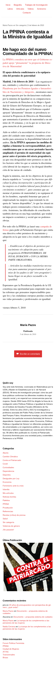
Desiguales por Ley (11, 478)
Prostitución (8, 508)
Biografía (18, 5)
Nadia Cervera (9, 626)
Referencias (8, 511)
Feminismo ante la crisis (13, 486)
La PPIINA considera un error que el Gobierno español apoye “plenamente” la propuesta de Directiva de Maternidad (27, 63)
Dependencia (8, 471)
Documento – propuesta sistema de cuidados (32, 617)
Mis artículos (8, 493)
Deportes (7, 475)
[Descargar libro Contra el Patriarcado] (28, 590)
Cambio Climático (10, 456)
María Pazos (8, 25)
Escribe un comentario (30, 354)
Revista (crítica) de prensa (14, 515)
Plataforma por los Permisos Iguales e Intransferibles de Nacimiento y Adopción (27, 90)
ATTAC (6, 652)
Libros (10, 9)
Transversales (9, 655)
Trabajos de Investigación (36, 5)
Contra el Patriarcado (12, 460)
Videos (31, 9)
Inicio (8, 5)
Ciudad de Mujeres (11, 649)
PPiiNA (6, 646)
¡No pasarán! (8, 530)
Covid (5, 464)
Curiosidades (8, 467)
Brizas (5, 657)
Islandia (6, 489)
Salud (5, 519)
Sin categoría (21, 25)
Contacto (27, 12)
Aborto (5, 453)
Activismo (41, 9)
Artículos (20, 9)
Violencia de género (11, 526)
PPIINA (6, 504)
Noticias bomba (9, 497)
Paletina (6, 500)
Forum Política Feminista (13, 643)
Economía (7, 482)
